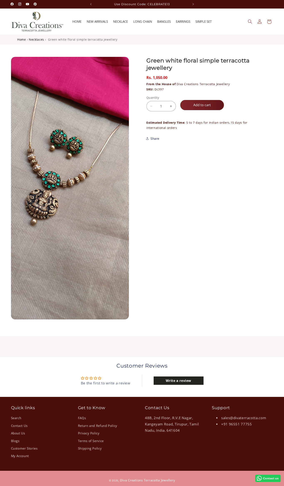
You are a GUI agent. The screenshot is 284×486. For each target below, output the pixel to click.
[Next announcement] (193, 4)
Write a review (178, 380)
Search (16, 418)
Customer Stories (24, 448)
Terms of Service (91, 441)
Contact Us (19, 426)
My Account (20, 456)
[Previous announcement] (90, 4)
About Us (18, 433)
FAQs (82, 418)
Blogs (15, 441)
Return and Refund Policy (97, 426)
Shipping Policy (90, 448)
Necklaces (36, 39)
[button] (250, 21)
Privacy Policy (89, 433)
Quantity (152, 98)
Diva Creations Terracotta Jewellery (188, 84)
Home (21, 39)
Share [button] (155, 138)
